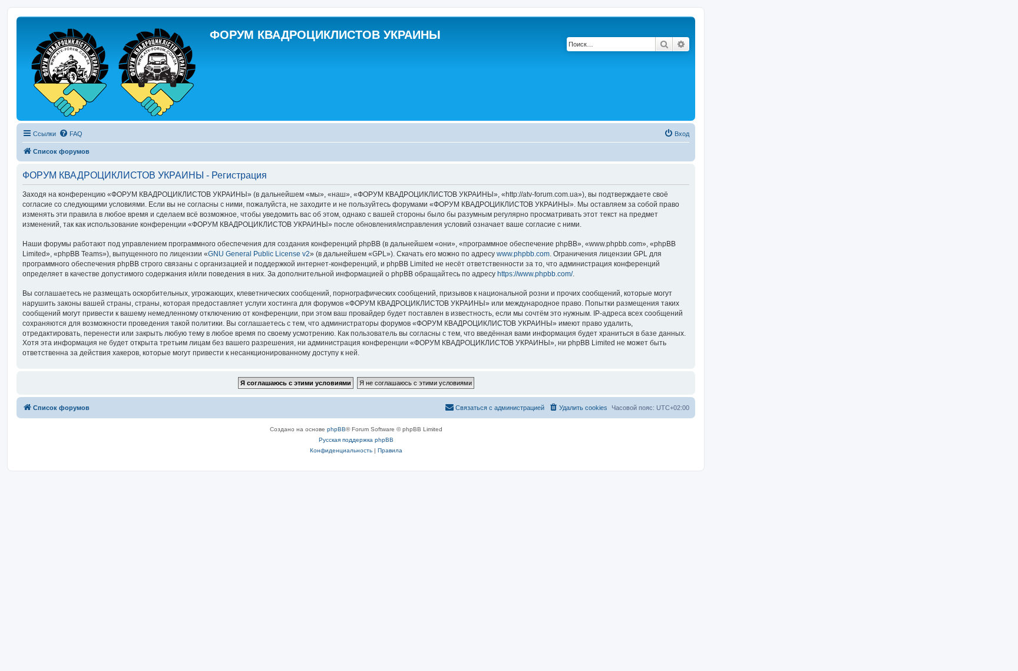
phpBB (336, 429)
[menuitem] (70, 134)
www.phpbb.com (523, 254)
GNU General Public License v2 (259, 254)
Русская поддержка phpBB (356, 440)
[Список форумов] (114, 68)
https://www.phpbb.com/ (535, 274)
